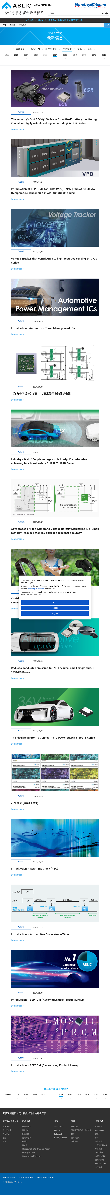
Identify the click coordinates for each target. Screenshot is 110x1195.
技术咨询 (74, 1127)
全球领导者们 (100, 1156)
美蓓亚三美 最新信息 (54, 1089)
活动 (4, 1142)
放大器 (24, 1145)
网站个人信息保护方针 (46, 1178)
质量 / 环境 (99, 1160)
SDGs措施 (99, 1153)
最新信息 (40, 13)
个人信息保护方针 (26, 1178)
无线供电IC (26, 1138)
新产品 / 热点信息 (10, 1121)
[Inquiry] (107, 25)
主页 (5, 25)
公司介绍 (33, 13)
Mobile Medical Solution (31, 1156)
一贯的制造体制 (101, 1145)
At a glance (99, 1130)
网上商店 (74, 1142)
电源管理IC (26, 1127)
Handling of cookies (36, 589)
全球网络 (98, 1167)
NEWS (12, 25)
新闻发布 (6, 1127)
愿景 (97, 1134)
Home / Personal (60, 1138)
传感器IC (25, 1134)
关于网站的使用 (9, 1178)
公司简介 (98, 1127)
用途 (13, 13)
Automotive (58, 1127)
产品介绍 (8, 13)
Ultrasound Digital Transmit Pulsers (36, 1149)
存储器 (24, 1142)
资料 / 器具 (75, 1138)
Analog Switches (28, 1153)
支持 (20, 13)
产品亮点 (6, 1134)
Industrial (58, 1134)
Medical (57, 1130)
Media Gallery (100, 1164)
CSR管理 (98, 1149)
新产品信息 (7, 1130)
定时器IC (25, 1130)
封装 (72, 1134)
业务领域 (98, 1142)
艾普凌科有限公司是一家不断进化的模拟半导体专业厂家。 (55, 20)
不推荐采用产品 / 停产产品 (81, 1130)
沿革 (97, 1138)
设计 (17, 13)
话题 (4, 1138)
